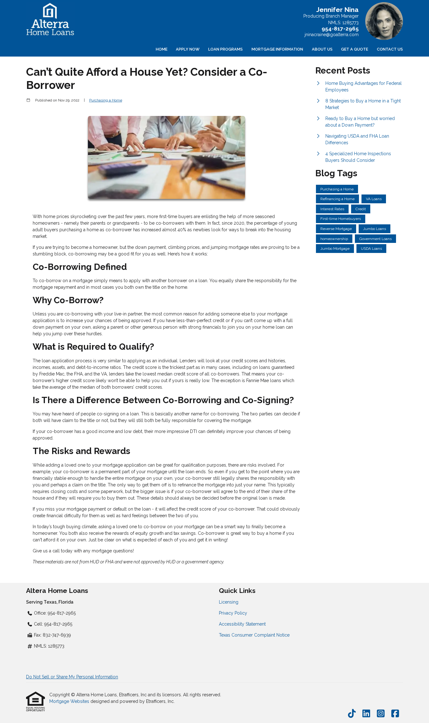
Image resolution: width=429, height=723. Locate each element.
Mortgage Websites (69, 701)
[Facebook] (395, 714)
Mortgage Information (277, 49)
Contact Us (390, 49)
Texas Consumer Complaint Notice (254, 635)
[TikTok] (351, 714)
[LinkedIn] (366, 714)
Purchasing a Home (105, 100)
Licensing (228, 602)
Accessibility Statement (242, 624)
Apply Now (187, 49)
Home (161, 49)
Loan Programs (225, 49)
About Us (322, 49)
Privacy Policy (233, 613)
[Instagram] (380, 714)
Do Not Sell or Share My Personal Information (72, 676)
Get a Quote (354, 49)
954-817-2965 (340, 28)
